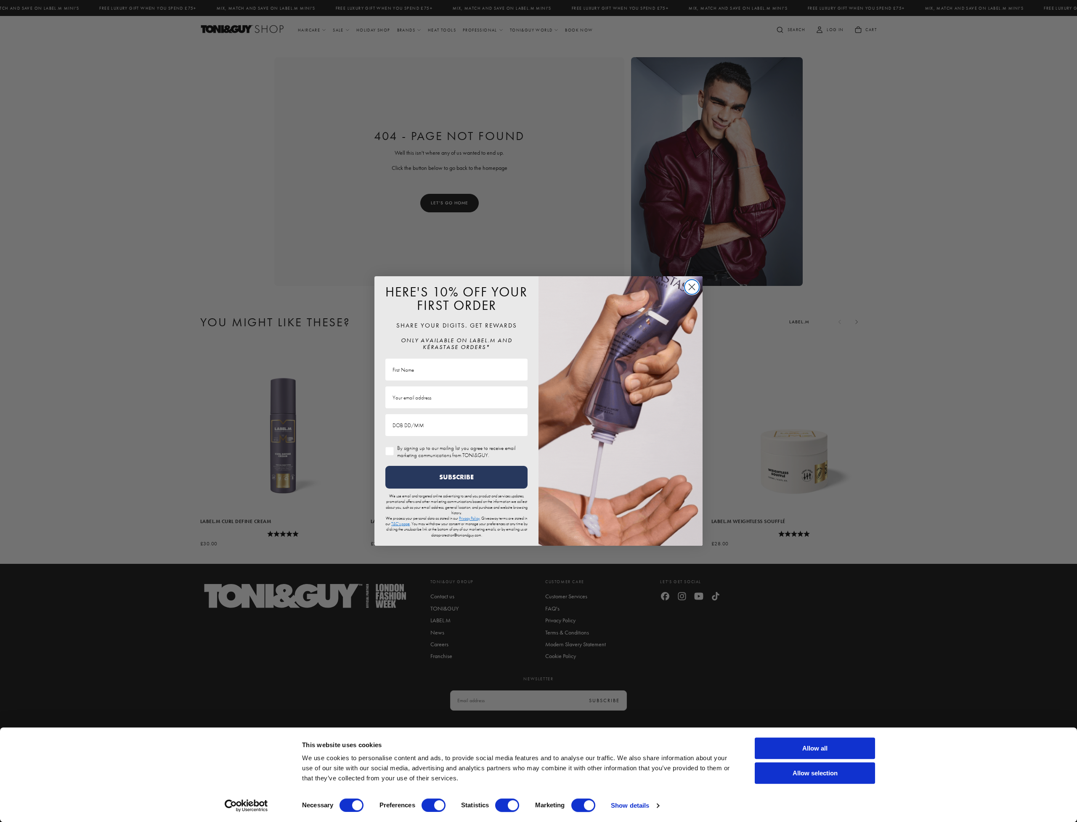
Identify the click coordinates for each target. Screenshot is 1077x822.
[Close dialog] (691, 287)
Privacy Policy (469, 518)
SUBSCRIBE (456, 477)
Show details (630, 805)
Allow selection (815, 773)
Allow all (815, 748)
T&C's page (400, 523)
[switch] (434, 805)
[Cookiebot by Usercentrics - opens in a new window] (246, 805)
